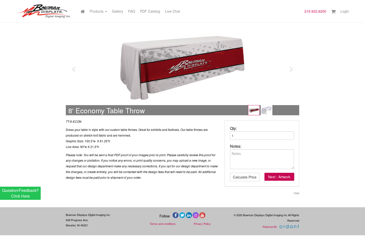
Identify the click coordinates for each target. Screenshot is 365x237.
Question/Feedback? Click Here (20, 193)
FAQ (131, 11)
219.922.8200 (315, 11)
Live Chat (172, 11)
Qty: (233, 128)
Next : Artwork (279, 176)
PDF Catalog (150, 11)
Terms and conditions (163, 224)
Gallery (117, 11)
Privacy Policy (202, 224)
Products (97, 11)
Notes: (235, 146)
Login (344, 11)
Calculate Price (244, 177)
